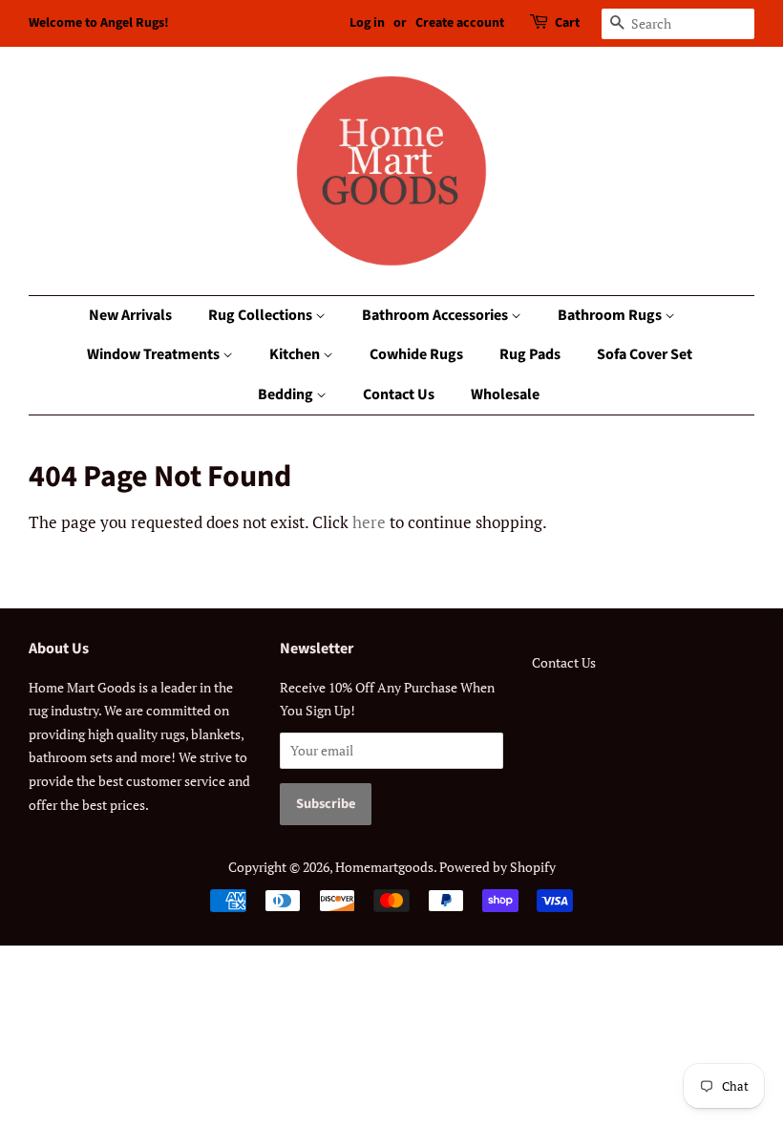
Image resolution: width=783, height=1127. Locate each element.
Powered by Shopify (497, 867)
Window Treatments (154, 354)
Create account (459, 22)
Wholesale (505, 394)
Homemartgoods (384, 867)
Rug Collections (261, 315)
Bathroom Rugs (611, 315)
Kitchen (296, 354)
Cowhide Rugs (416, 354)
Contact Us (398, 394)
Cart (567, 22)
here (369, 522)
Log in (367, 22)
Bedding (287, 394)
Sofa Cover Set (644, 354)
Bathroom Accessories (436, 315)
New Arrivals (130, 315)
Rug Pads (530, 354)
